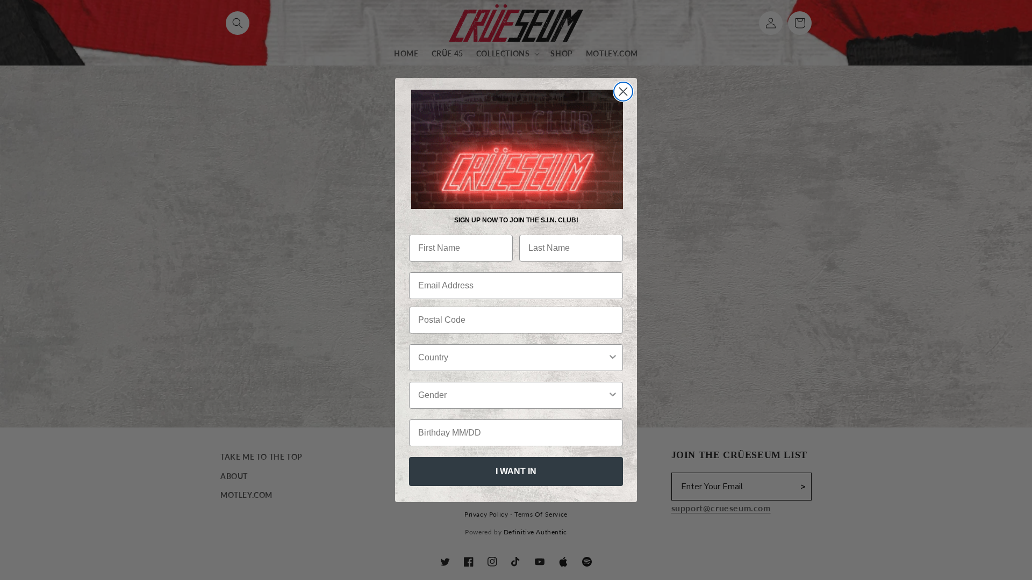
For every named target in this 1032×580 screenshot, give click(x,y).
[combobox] (512, 358)
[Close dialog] (623, 91)
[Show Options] (612, 358)
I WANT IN (516, 471)
